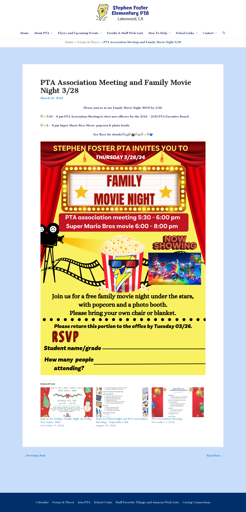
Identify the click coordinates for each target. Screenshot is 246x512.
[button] (224, 33)
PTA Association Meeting (167, 418)
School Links (185, 33)
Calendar (42, 502)
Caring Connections (197, 502)
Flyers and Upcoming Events (78, 33)
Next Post (215, 455)
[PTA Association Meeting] (178, 402)
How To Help (158, 33)
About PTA (41, 33)
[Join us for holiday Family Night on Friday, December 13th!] (66, 402)
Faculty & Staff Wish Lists (125, 33)
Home (24, 33)
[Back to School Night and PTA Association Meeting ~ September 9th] (122, 402)
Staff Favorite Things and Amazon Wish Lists (147, 502)
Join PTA (84, 502)
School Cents (103, 502)
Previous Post (34, 455)
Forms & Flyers (63, 502)
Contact (208, 33)
